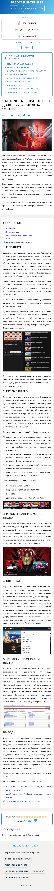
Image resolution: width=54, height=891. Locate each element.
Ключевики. (11, 238)
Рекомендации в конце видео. (20, 235)
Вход (13, 8)
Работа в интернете (27, 2)
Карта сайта (27, 885)
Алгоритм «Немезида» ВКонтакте (22, 78)
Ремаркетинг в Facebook (18, 67)
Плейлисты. (11, 228)
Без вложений (29, 36)
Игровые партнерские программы (22, 852)
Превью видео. (12, 232)
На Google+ (38, 870)
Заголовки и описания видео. (19, 242)
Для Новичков (29, 23)
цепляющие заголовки (39, 695)
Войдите (29, 835)
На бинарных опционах (16, 877)
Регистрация (34, 8)
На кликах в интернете (16, 870)
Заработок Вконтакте (16, 864)
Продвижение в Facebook (19, 81)
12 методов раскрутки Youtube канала (23, 801)
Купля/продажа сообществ (20, 64)
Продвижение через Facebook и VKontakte (26, 71)
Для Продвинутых (29, 29)
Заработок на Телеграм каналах (22, 92)
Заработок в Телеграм (17, 74)
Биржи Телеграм (14, 85)
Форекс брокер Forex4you (18, 858)
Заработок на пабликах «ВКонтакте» (24, 89)
